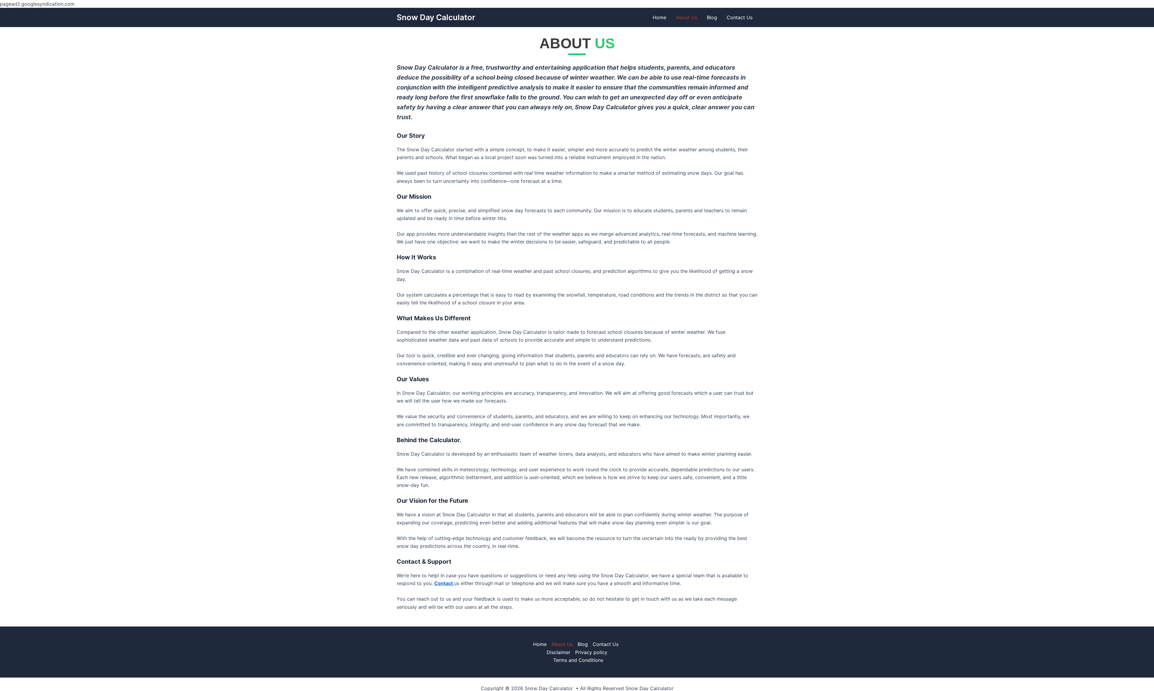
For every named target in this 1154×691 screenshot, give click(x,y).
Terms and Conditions (578, 660)
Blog (712, 17)
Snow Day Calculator (436, 17)
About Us (686, 17)
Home (659, 17)
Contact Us (740, 17)
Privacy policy (591, 652)
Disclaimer (558, 652)
